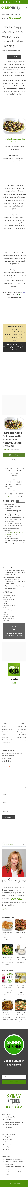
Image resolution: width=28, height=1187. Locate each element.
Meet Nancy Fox (10, 1117)
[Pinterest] (6, 2)
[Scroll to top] (22, 1171)
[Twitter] (13, 2)
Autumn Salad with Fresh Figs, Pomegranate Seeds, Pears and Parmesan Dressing (21, 732)
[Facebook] (3, 2)
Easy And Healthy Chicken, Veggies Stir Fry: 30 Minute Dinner (7, 961)
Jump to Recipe (15, 57)
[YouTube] (16, 2)
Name (5, 794)
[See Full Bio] (17, 683)
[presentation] (7, 925)
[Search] (23, 844)
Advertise (8, 1119)
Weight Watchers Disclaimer (14, 1122)
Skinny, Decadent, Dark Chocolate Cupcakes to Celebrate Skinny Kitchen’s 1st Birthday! (7, 733)
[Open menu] (26, 8)
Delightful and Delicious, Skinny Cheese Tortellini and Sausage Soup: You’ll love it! (20, 1017)
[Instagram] (9, 2)
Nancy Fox (6, 50)
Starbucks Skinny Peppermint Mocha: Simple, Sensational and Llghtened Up (7, 990)
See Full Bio (13, 683)
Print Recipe (15, 455)
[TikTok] (19, 2)
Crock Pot (8, 1144)
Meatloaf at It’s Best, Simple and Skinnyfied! (20, 935)
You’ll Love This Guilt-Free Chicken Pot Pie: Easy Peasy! (7, 936)
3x (23, 501)
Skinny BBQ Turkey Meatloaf (14, 1159)
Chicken (7, 1142)
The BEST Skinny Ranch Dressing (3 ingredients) (21, 960)
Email (5, 802)
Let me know (9, 635)
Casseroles (8, 1139)
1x (17, 501)
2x (20, 501)
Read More (6, 909)
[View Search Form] (25, 2)
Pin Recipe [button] (15, 460)
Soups (7, 1149)
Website (5, 811)
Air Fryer (7, 1147)
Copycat (7, 1137)
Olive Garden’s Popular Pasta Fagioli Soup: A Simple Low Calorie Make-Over (7, 1017)
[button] (3, 449)
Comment (6, 767)
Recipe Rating (6, 758)
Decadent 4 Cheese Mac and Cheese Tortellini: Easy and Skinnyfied (20, 990)
